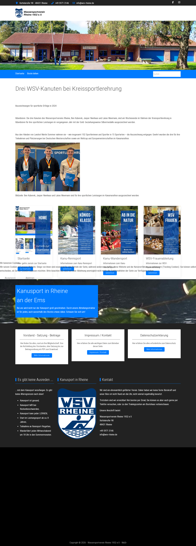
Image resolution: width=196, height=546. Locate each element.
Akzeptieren (10, 278)
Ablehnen (30, 278)
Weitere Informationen (92, 283)
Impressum (109, 283)
